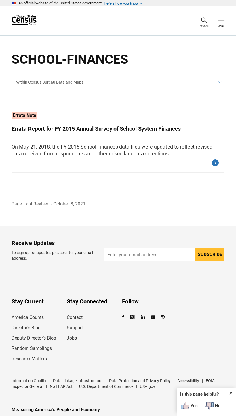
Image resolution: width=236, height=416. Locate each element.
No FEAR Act (61, 386)
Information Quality (29, 380)
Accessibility (188, 380)
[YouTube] (153, 317)
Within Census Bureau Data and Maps (49, 82)
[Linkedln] (143, 317)
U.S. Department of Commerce (106, 386)
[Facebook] (125, 317)
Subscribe (210, 254)
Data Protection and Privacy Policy (140, 380)
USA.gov (147, 386)
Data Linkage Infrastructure (77, 380)
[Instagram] (163, 317)
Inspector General (27, 386)
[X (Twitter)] (133, 317)
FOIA (210, 380)
